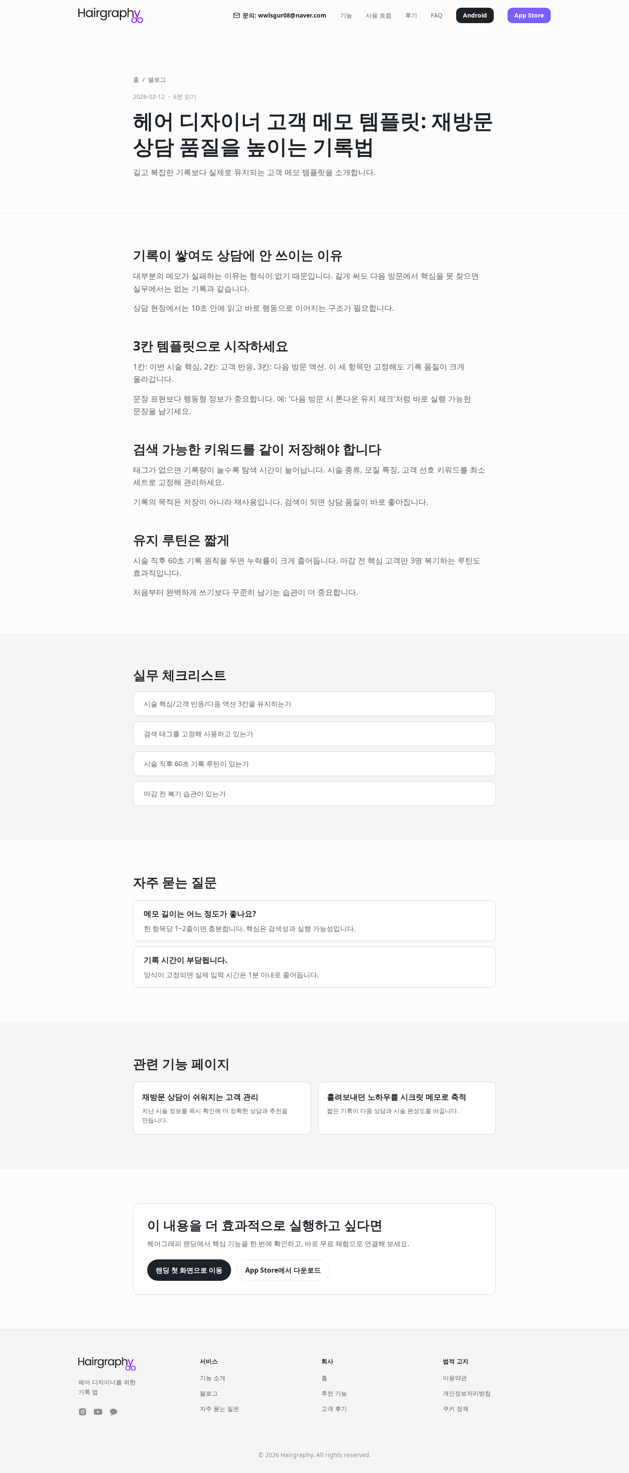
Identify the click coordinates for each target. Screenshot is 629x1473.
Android (475, 15)
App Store (529, 15)
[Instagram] (82, 1412)
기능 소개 (212, 1378)
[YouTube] (98, 1412)
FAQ (436, 15)
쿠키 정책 (456, 1409)
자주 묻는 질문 (219, 1409)
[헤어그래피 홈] (110, 15)
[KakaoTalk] (113, 1412)
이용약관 (455, 1378)
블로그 (157, 79)
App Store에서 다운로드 (283, 1270)
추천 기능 (334, 1393)
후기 (411, 15)
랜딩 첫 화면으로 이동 (189, 1270)
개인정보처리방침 (467, 1393)
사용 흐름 (379, 15)
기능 (346, 15)
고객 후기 (334, 1409)
